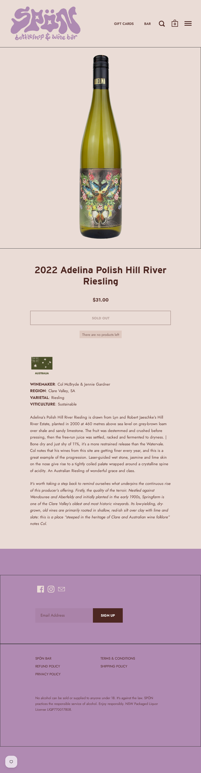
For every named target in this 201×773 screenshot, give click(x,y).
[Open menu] (188, 23)
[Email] (61, 589)
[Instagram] (51, 589)
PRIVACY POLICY (47, 674)
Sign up (108, 615)
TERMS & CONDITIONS (117, 658)
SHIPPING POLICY (113, 666)
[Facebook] (40, 589)
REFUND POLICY (47, 666)
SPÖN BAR (43, 658)
